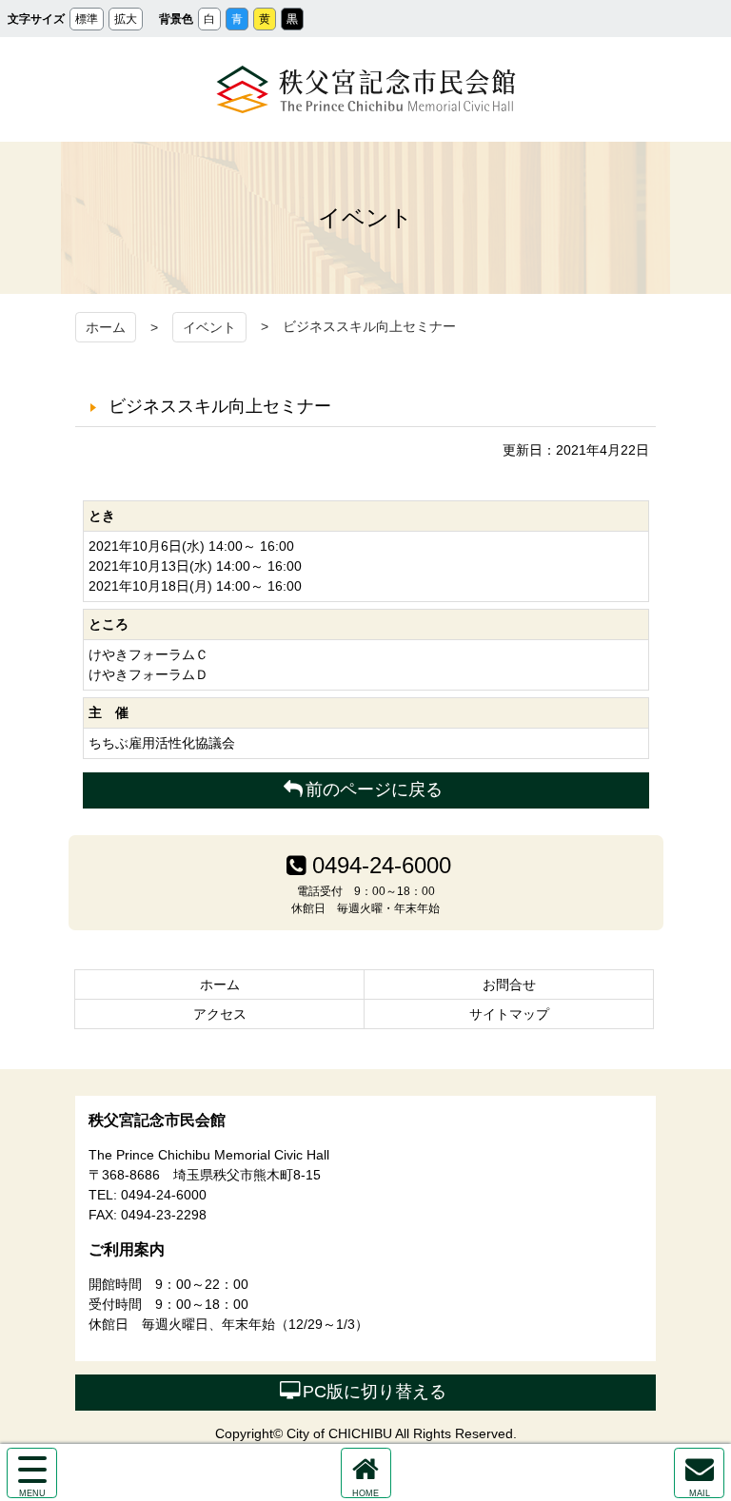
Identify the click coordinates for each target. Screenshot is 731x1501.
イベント (209, 327)
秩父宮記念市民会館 (366, 89)
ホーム (106, 327)
